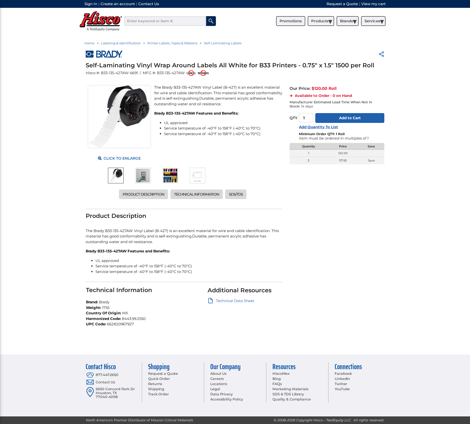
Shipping (156, 389)
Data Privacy (221, 394)
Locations (218, 384)
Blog (276, 379)
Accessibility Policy (226, 399)
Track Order (158, 394)
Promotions (291, 21)
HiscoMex (281, 374)
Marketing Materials (290, 389)
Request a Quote (163, 374)
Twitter (341, 384)
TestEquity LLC (338, 420)
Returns (155, 384)
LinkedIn (342, 379)
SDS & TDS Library (288, 394)
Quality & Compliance (291, 399)
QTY (293, 118)
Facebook (343, 374)
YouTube (342, 389)
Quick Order (159, 379)
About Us (218, 374)
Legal (215, 389)
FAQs (277, 384)
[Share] (381, 55)
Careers (217, 379)
